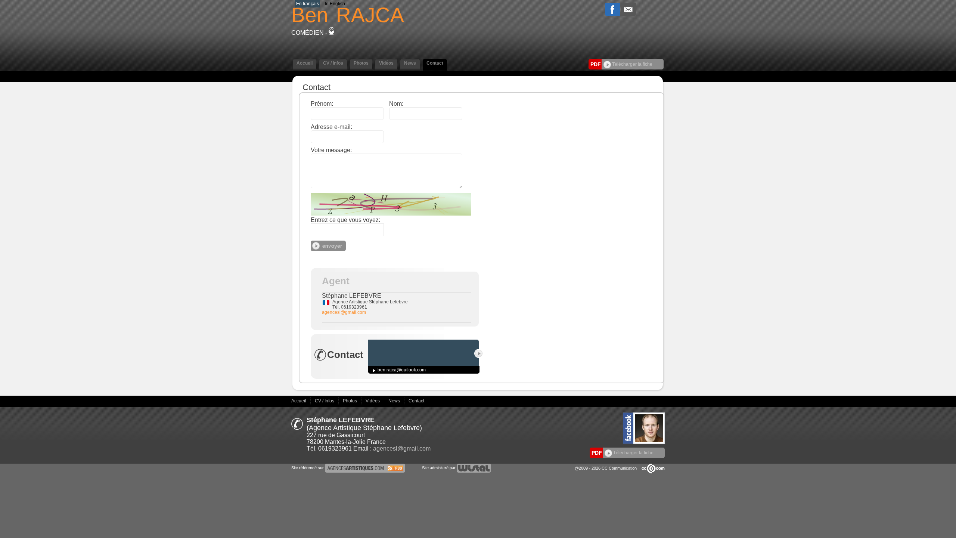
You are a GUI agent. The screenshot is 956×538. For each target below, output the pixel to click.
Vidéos (373, 401)
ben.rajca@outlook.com (402, 369)
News (394, 401)
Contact (416, 401)
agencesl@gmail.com (344, 312)
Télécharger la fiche (631, 64)
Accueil (299, 401)
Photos (350, 401)
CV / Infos (325, 401)
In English (335, 3)
